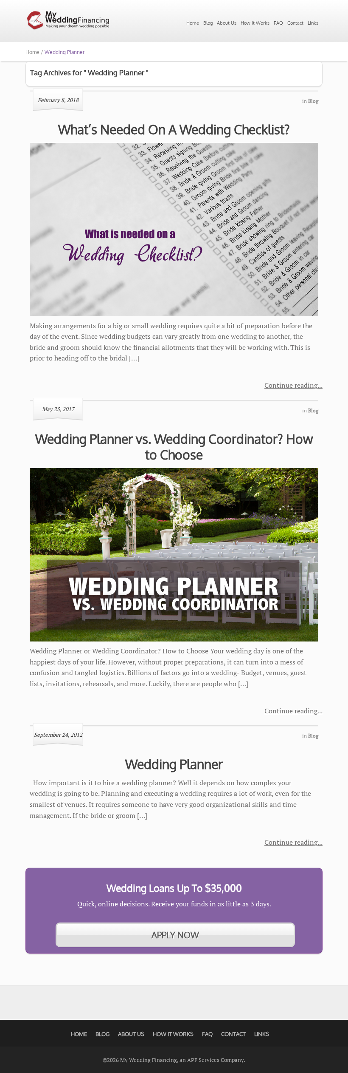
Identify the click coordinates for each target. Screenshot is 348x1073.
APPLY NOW (175, 934)
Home (192, 23)
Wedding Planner (174, 764)
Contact (295, 23)
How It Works (255, 23)
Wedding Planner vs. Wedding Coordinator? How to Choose (174, 447)
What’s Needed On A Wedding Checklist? (174, 129)
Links (313, 23)
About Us (226, 23)
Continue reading (290, 385)
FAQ (278, 23)
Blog (208, 23)
